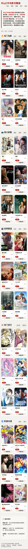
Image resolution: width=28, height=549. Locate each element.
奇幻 (25, 421)
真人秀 (18, 325)
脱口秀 (24, 325)
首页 (7, 6)
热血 (20, 421)
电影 (12, 6)
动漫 (25, 6)
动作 (15, 36)
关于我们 (3, 545)
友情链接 (14, 545)
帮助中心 (9, 545)
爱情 (20, 132)
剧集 (16, 6)
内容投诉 (20, 545)
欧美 (20, 229)
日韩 (25, 229)
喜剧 (25, 36)
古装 (25, 132)
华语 (15, 229)
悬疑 (15, 132)
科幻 (20, 36)
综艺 (21, 6)
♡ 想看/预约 (7, 66)
